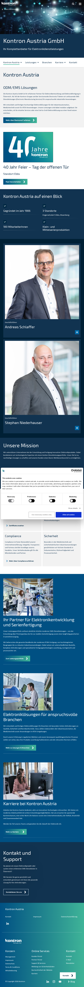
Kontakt (8, 917)
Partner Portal (37, 960)
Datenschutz (10, 964)
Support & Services (38, 963)
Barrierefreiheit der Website (42, 970)
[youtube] (60, 981)
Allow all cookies (68, 515)
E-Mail (68, 960)
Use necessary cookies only (42, 515)
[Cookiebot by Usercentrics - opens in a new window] (73, 470)
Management (10, 957)
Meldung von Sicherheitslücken (43, 967)
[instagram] (54, 981)
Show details (73, 508)
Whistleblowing (11, 971)
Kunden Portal (37, 956)
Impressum (37, 917)
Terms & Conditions (12, 967)
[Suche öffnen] (73, 4)
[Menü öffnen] (80, 4)
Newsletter (70, 963)
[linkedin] (47, 981)
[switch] (32, 500)
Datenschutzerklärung (69, 917)
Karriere (34, 974)
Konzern (10, 951)
